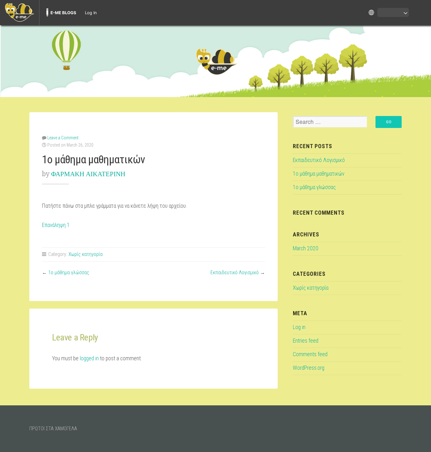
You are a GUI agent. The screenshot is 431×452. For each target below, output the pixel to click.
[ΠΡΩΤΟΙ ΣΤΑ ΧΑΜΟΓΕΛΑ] (215, 61)
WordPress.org (308, 368)
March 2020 (305, 248)
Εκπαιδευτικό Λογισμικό (234, 272)
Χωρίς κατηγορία (85, 254)
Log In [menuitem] (91, 12)
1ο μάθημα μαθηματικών (318, 174)
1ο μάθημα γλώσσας (68, 272)
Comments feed (310, 354)
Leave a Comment (63, 137)
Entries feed (305, 341)
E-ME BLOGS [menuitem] (63, 12)
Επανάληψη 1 (56, 225)
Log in (299, 327)
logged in (89, 358)
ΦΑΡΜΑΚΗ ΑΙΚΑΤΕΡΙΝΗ (88, 174)
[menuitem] (19, 12)
